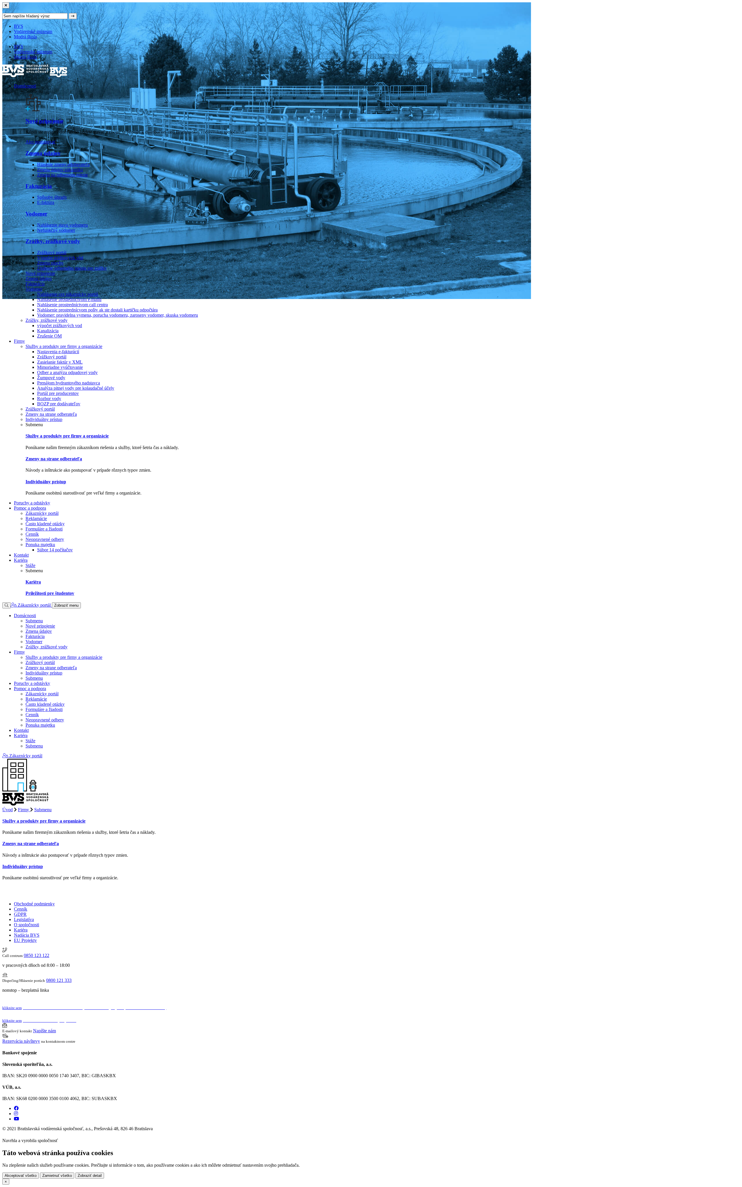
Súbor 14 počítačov (55, 549)
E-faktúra (45, 202)
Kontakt (21, 555)
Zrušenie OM (49, 335)
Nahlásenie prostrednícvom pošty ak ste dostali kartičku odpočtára (97, 309)
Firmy (19, 341)
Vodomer (36, 214)
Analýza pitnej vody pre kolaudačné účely (75, 388)
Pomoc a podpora (30, 508)
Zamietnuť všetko (57, 1175)
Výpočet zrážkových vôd (60, 257)
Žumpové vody (51, 377)
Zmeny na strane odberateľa (51, 414)
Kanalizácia (48, 330)
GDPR (20, 914)
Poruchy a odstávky (32, 502)
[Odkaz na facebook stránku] (16, 1108)
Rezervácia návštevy (21, 1041)
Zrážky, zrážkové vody (53, 241)
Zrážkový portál (51, 252)
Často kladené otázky (45, 523)
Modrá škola (25, 36)
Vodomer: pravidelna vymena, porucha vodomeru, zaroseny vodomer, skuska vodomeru (117, 315)
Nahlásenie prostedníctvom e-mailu (69, 299)
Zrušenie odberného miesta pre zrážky (72, 268)
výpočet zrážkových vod (59, 325)
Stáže (30, 565)
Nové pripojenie (44, 121)
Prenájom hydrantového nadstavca (68, 382)
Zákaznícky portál (42, 513)
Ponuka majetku (40, 544)
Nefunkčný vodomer (56, 230)
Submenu (34, 620)
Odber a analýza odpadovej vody (67, 372)
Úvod (7, 809)
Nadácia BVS (26, 935)
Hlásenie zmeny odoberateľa (63, 164)
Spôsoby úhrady (52, 197)
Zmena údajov (43, 153)
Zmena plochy (50, 262)
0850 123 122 (36, 955)
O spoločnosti (26, 924)
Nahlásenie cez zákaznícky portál (67, 294)
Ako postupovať (41, 141)
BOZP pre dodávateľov (58, 403)
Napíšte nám (44, 1030)
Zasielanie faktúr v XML (60, 362)
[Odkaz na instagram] (16, 1113)
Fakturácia (39, 186)
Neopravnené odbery (45, 539)
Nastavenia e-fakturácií (58, 351)
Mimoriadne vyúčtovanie (60, 367)
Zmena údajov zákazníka (60, 169)
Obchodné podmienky (34, 903)
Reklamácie (36, 518)
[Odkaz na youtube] (16, 1118)
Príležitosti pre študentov (50, 593)
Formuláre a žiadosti (44, 528)
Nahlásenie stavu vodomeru (62, 225)
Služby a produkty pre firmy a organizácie (64, 346)
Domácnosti (25, 85)
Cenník (32, 534)
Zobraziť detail (90, 1175)
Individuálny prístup (44, 419)
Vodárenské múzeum (33, 31)
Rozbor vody (49, 398)
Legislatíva (24, 919)
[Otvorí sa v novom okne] (61, 1140)
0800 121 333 (59, 980)
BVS (18, 26)
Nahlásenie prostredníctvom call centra (72, 304)
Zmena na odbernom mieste (62, 174)
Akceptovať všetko (21, 1175)
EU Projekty (25, 940)
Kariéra (21, 560)
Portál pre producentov (58, 393)
